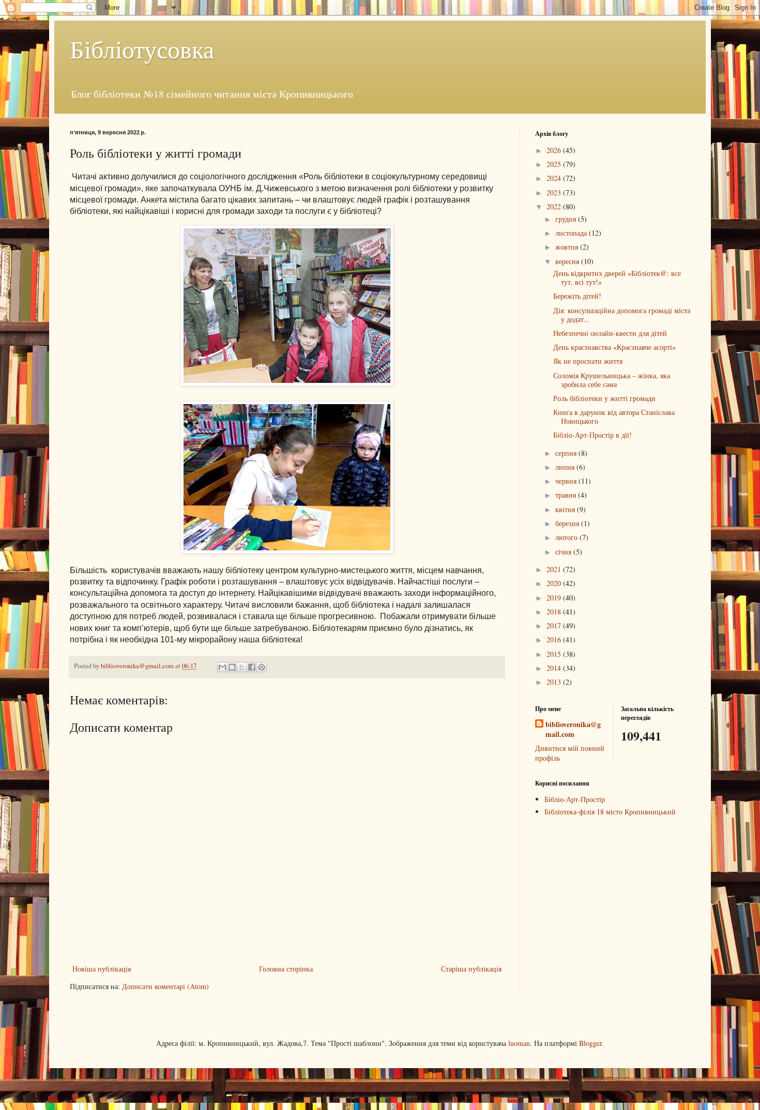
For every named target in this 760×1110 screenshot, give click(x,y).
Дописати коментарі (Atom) (165, 986)
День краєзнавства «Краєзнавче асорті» (614, 347)
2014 (554, 668)
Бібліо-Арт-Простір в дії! (592, 435)
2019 (554, 598)
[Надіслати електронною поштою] (222, 667)
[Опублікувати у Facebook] (252, 667)
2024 (554, 178)
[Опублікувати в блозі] (232, 667)
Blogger (590, 1043)
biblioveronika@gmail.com (573, 729)
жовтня (567, 247)
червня (567, 481)
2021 (554, 569)
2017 (554, 625)
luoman (519, 1043)
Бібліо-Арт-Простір (574, 799)
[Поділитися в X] (242, 667)
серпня (567, 453)
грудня (566, 219)
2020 (554, 583)
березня (568, 523)
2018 (554, 611)
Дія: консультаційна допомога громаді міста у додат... (621, 314)
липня (565, 467)
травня (566, 495)
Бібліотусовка (142, 48)
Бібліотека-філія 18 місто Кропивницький (610, 811)
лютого (567, 537)
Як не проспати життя (587, 361)
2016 (554, 639)
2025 (554, 164)
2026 (554, 150)
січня (564, 552)
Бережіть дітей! (577, 296)
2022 (554, 206)
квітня (566, 509)
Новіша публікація (101, 969)
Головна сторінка (286, 969)
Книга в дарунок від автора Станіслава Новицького (614, 416)
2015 (554, 654)
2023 (554, 192)
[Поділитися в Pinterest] (261, 667)
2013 (554, 682)
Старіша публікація (471, 969)
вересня (568, 261)
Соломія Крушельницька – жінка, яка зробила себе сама (611, 380)
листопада (572, 233)
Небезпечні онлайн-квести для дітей (610, 333)
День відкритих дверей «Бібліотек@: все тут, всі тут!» (617, 277)
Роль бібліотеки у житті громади (604, 398)
